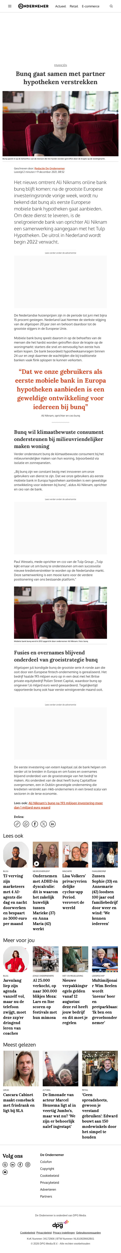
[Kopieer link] (17, 824)
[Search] (111, 6)
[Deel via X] (43, 824)
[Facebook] (20, 1164)
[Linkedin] (12, 1164)
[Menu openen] (10, 6)
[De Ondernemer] (33, 6)
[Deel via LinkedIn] (52, 824)
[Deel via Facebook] (35, 824)
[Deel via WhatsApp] (26, 824)
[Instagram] (27, 1164)
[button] (64, 1232)
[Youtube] (5, 1172)
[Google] (5, 1164)
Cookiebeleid (27, 1232)
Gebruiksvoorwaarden (88, 1232)
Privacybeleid (44, 1232)
